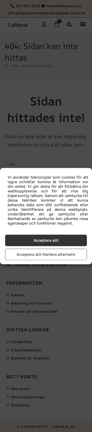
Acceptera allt (46, 240)
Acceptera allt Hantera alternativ (46, 254)
